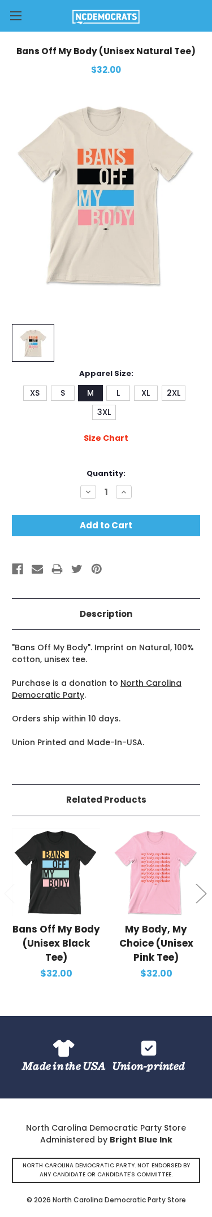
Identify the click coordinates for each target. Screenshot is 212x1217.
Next (200, 893)
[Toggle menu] (15, 15)
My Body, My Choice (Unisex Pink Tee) (156, 943)
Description (106, 614)
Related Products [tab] (106, 800)
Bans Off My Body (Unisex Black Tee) (56, 943)
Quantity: (106, 473)
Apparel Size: (106, 373)
